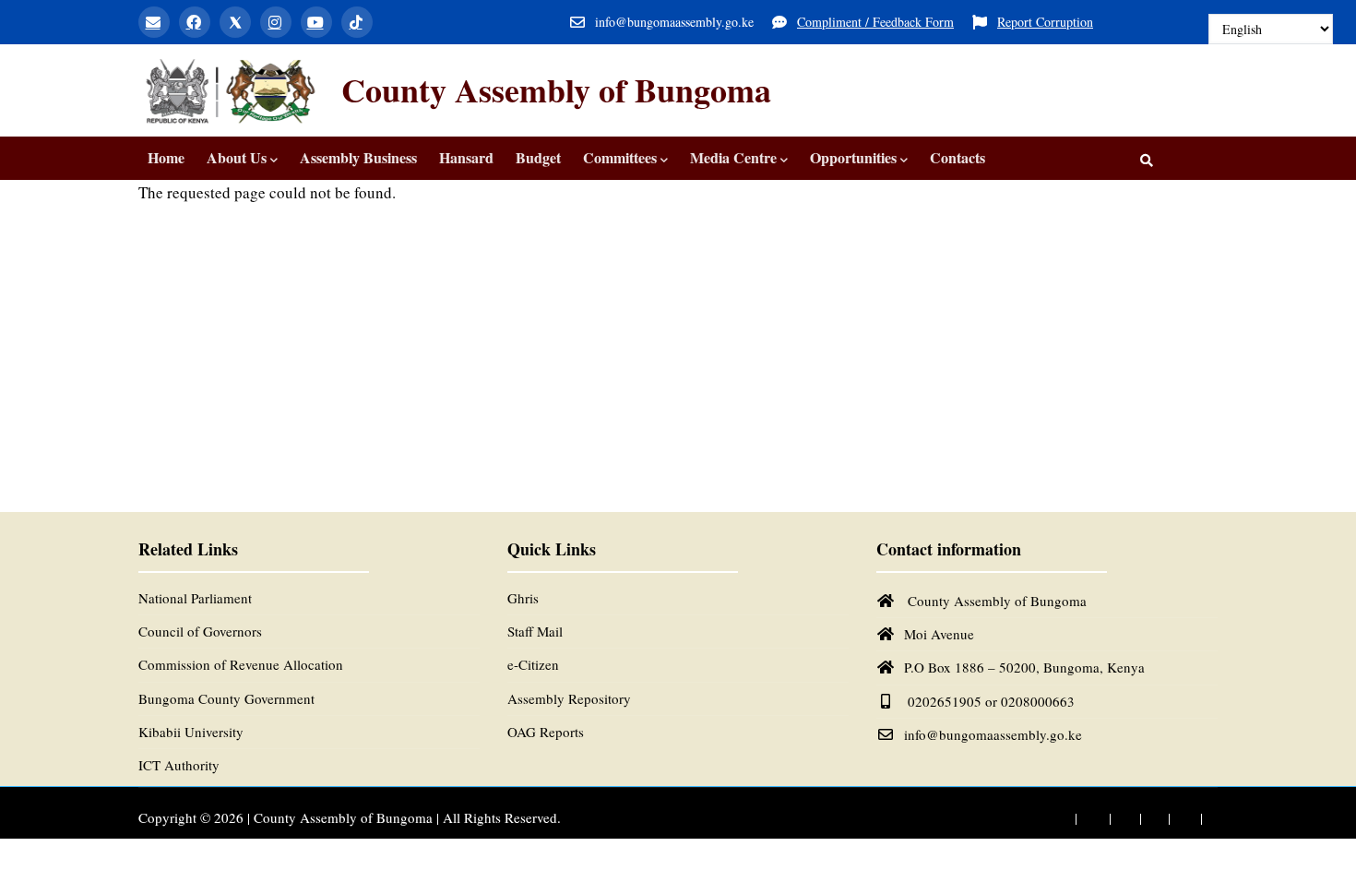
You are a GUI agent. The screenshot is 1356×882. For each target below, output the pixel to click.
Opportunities (853, 157)
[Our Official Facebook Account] (1087, 818)
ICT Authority (179, 765)
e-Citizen (533, 664)
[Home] (230, 90)
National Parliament (195, 598)
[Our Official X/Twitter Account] (1121, 818)
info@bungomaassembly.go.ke (993, 734)
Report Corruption (1045, 21)
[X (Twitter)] (235, 22)
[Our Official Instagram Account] (1151, 818)
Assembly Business (358, 157)
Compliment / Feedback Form (875, 21)
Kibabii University (191, 731)
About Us (237, 157)
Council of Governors (200, 631)
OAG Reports (545, 731)
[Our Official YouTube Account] (1181, 818)
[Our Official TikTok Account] (1212, 818)
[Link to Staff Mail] (1053, 818)
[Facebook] (194, 22)
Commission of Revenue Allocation (240, 664)
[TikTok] (357, 22)
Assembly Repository (569, 698)
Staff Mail (535, 631)
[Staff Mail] (154, 22)
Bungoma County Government (226, 698)
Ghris (523, 598)
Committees (620, 157)
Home (166, 157)
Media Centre (733, 157)
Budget (538, 157)
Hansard (466, 157)
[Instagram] (275, 22)
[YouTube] (316, 22)
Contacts (957, 157)
